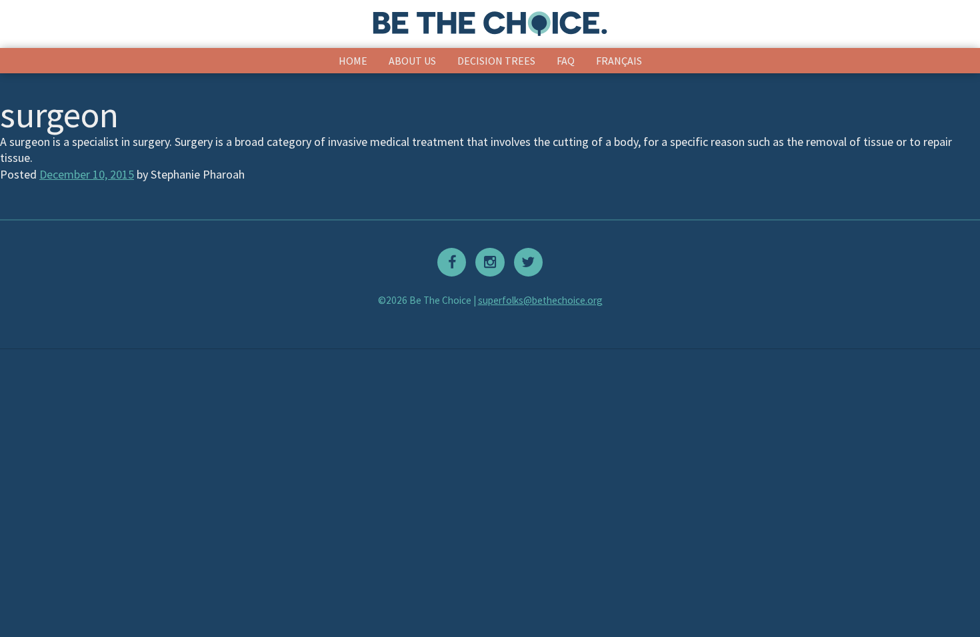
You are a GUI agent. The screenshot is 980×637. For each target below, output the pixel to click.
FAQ (566, 60)
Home (353, 60)
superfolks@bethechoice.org (540, 300)
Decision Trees (496, 60)
